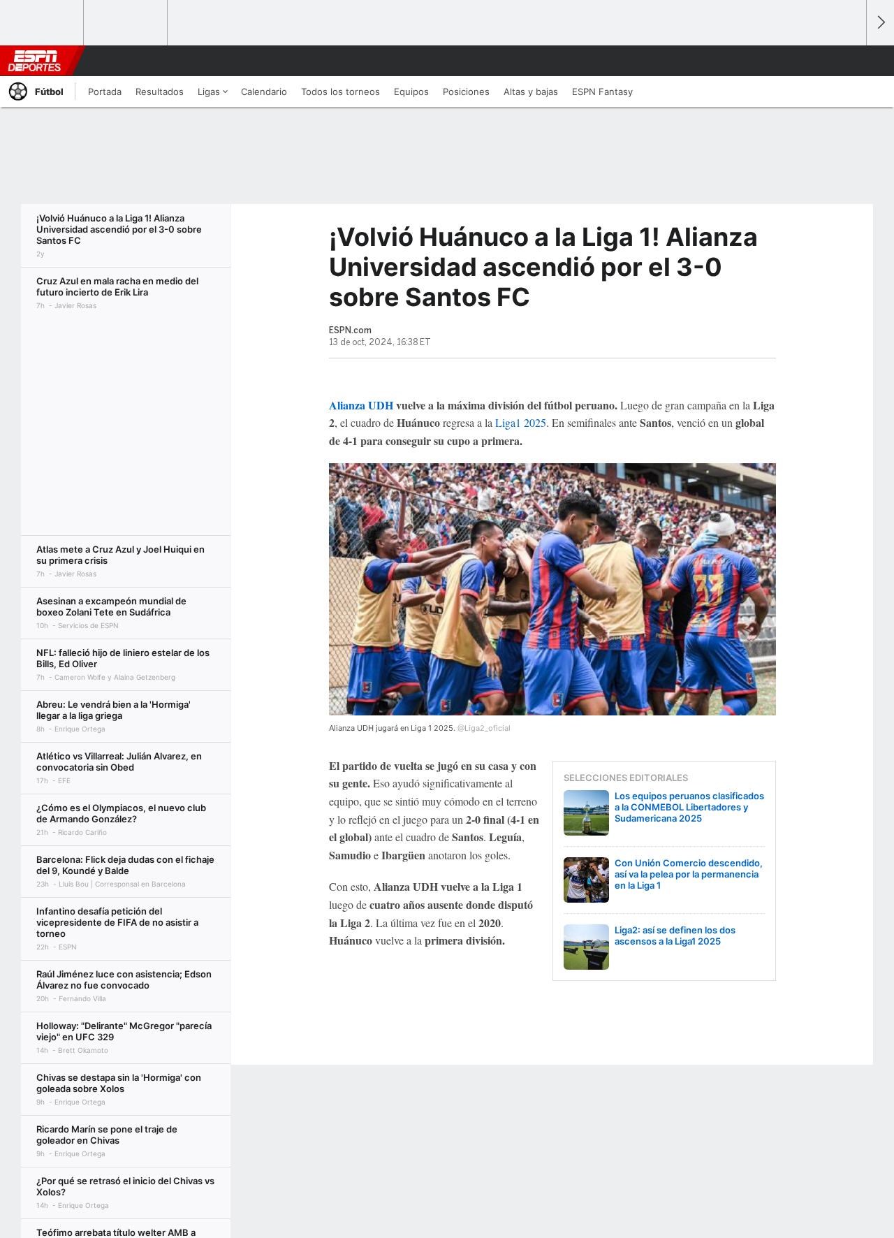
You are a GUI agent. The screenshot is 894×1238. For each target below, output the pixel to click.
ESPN (34, 60)
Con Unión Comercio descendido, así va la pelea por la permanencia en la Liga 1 (689, 874)
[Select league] (42, 23)
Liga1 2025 (520, 422)
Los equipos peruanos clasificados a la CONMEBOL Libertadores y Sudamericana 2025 (689, 807)
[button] (849, 60)
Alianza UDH (361, 405)
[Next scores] (880, 22)
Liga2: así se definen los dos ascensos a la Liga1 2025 (675, 935)
